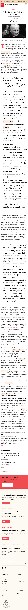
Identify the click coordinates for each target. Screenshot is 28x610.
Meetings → (6, 502)
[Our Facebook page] (3, 568)
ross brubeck (4, 459)
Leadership (4, 576)
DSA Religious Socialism (11, 548)
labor (7, 128)
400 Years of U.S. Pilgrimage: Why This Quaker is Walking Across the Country (10, 455)
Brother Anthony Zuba (14, 16)
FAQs (18, 593)
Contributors (5, 590)
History (19, 576)
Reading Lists (20, 581)
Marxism (23, 358)
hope (14, 414)
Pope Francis (6, 51)
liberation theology (19, 349)
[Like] (17, 21)
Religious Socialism (11, 4)
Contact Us (4, 579)
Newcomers (20, 590)
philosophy (9, 383)
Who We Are (5, 574)
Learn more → (6, 557)
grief (24, 409)
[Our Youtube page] (5, 568)
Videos (19, 579)
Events (18, 592)
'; (25, 565)
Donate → (5, 538)
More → (2, 445)
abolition (5, 371)
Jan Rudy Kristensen (6, 464)
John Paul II (14, 46)
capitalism (9, 121)
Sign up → (5, 521)
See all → (3, 467)
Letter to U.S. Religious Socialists (10, 462)
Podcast (19, 578)
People (14, 9)
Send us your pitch (7, 484)
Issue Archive (5, 592)
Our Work (4, 578)
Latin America (6, 393)
